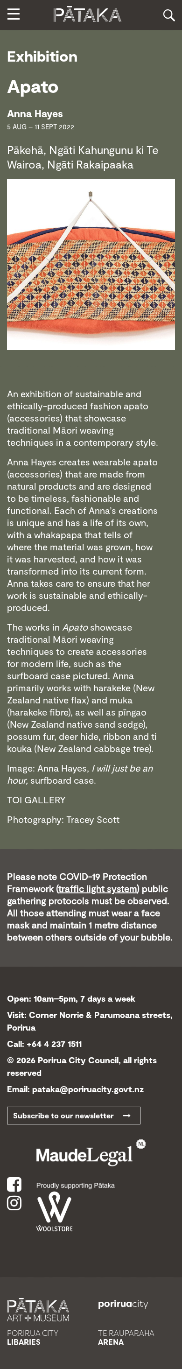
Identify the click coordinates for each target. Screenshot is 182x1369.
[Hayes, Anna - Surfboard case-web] (91, 263)
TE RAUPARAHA (126, 1337)
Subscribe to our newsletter (68, 1115)
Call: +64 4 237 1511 (44, 1044)
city (123, 1304)
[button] (13, 15)
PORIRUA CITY (32, 1337)
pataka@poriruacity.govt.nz (88, 1089)
